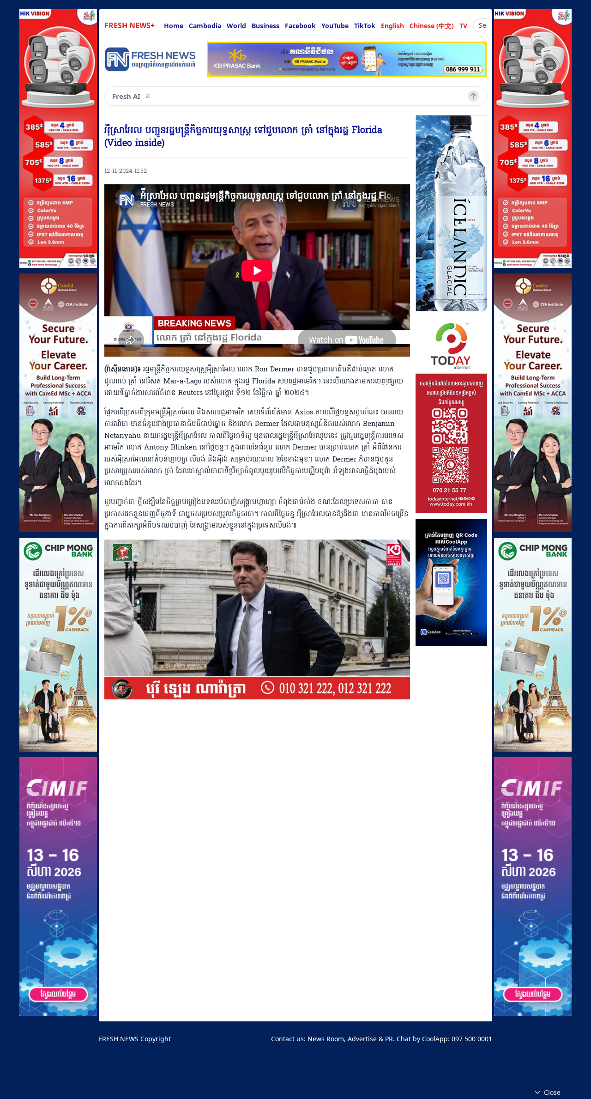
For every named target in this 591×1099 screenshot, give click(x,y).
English (392, 25)
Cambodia (205, 25)
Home (173, 25)
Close (552, 1092)
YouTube (335, 25)
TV (463, 25)
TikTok (364, 25)
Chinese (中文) (432, 25)
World (236, 25)
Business (265, 25)
